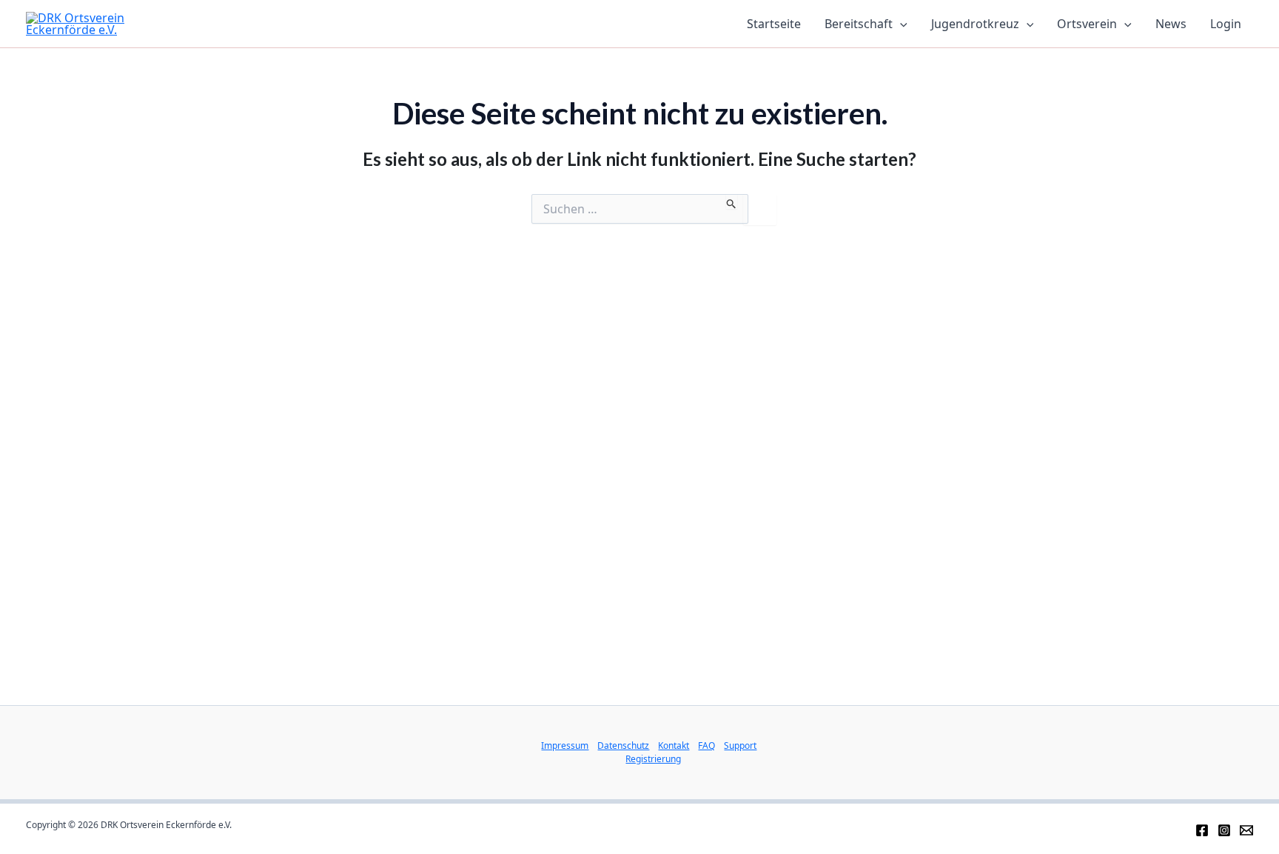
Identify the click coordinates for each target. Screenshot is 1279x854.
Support (740, 745)
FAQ (706, 745)
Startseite (774, 24)
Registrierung (653, 759)
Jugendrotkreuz (975, 24)
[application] (900, 23)
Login (1225, 24)
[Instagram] (1224, 830)
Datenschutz (623, 745)
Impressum (564, 745)
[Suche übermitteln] (731, 201)
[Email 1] (1246, 830)
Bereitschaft (859, 24)
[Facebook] (1202, 830)
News (1170, 24)
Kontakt (673, 745)
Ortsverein (1087, 24)
